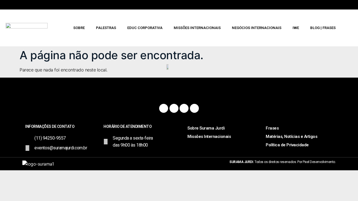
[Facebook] (163, 108)
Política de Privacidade (287, 144)
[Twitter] (184, 108)
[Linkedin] (194, 108)
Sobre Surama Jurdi (206, 128)
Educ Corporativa (144, 28)
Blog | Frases (323, 28)
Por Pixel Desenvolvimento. (316, 162)
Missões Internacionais (197, 28)
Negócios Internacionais (256, 28)
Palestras (106, 28)
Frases (272, 128)
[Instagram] (173, 108)
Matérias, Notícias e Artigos (291, 136)
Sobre (79, 28)
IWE (296, 28)
